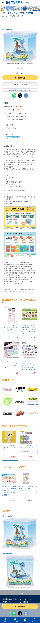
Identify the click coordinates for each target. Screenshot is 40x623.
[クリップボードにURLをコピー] (26, 613)
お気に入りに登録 (21, 84)
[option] (20, 46)
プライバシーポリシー (26, 599)
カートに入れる (20, 607)
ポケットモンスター (13, 138)
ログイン (29, 3)
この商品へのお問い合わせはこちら (21, 90)
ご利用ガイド (6, 602)
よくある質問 (24, 602)
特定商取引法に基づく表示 (9, 599)
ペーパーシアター (11, 128)
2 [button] (22, 68)
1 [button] (18, 68)
